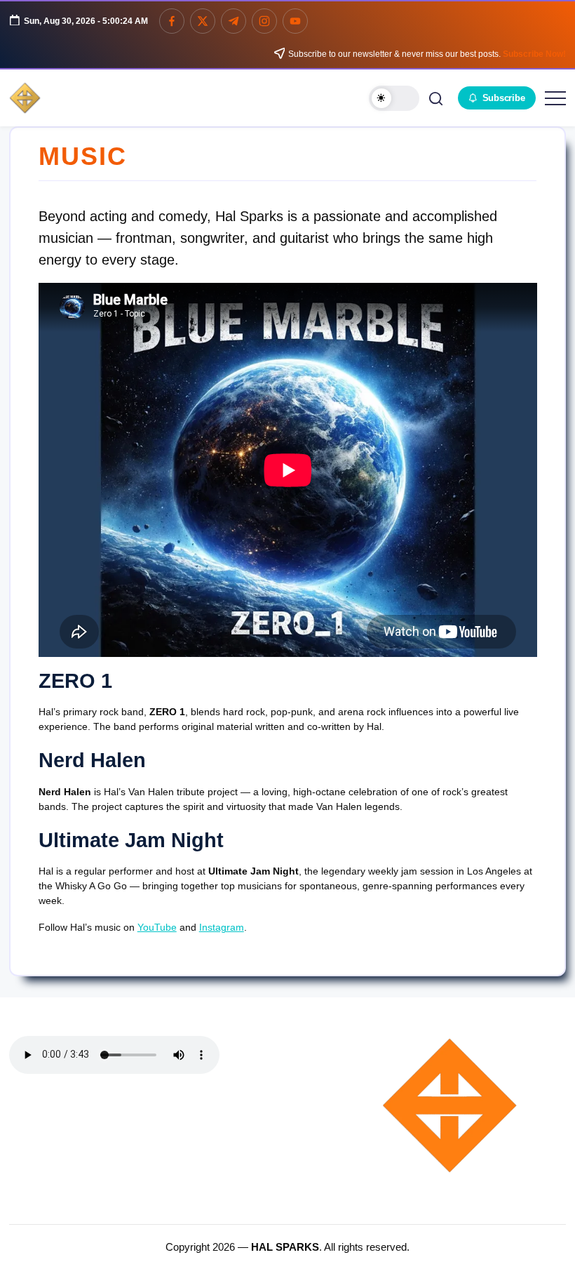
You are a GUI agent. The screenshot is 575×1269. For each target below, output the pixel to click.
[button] (394, 98)
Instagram (221, 927)
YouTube (157, 927)
